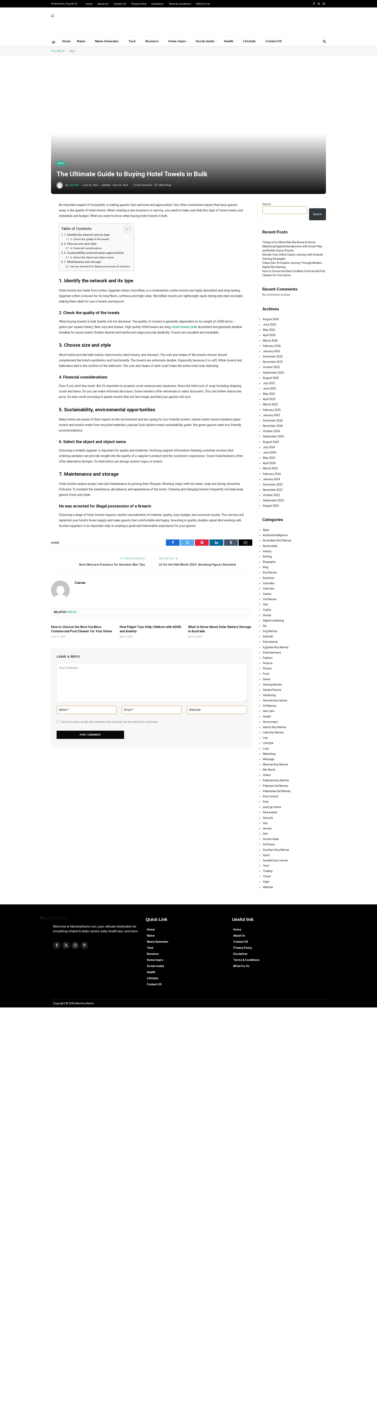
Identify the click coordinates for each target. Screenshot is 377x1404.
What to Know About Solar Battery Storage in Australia (219, 629)
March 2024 (270, 468)
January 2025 (271, 415)
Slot (265, 833)
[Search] (324, 41)
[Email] (37, 255)
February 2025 (272, 409)
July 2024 (269, 447)
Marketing (269, 753)
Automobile (270, 546)
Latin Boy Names (273, 732)
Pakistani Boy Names (276, 780)
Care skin (268, 588)
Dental (267, 615)
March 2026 (270, 340)
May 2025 (269, 393)
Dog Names (270, 631)
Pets (266, 801)
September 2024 (273, 436)
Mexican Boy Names (275, 764)
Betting (267, 556)
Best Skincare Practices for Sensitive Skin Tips (112, 564)
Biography (269, 561)
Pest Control (270, 796)
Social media (205, 41)
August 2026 (271, 319)
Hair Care (268, 711)
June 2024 (269, 452)
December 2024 (273, 420)
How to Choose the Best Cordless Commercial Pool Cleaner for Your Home (81, 629)
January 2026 (271, 351)
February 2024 (272, 473)
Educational (270, 641)
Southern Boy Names (276, 849)
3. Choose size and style (80, 244)
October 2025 (271, 367)
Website (268, 887)
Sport (266, 855)
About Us (103, 3)
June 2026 (269, 324)
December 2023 (273, 484)
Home (89, 3)
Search (266, 204)
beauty (267, 551)
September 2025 (273, 372)
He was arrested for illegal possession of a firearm (100, 266)
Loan (266, 748)
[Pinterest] (37, 245)
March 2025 (270, 404)
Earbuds (268, 636)
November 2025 (273, 361)
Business (152, 41)
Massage (268, 759)
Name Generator (107, 41)
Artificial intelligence (275, 535)
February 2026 (272, 345)
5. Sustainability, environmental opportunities (94, 253)
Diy (265, 625)
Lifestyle (249, 41)
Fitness (267, 668)
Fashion (268, 657)
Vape (266, 881)
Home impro (177, 41)
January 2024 (271, 479)
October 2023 (271, 495)
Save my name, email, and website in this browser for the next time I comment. (109, 721)
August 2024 (271, 441)
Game (266, 679)
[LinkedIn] (37, 235)
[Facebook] (37, 215)
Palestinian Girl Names (277, 791)
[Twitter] (37, 225)
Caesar (74, 185)
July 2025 (269, 383)
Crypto (267, 609)
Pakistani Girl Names (275, 785)
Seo (265, 823)
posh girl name (272, 807)
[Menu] (53, 42)
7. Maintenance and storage (82, 262)
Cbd (265, 604)
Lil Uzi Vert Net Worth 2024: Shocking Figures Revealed (197, 564)
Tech (132, 41)
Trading (267, 871)
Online (267, 775)
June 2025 (269, 388)
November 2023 (273, 489)
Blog (72, 50)
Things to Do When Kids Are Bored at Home (289, 242)
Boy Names (270, 572)
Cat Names (270, 599)
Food (266, 673)
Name (81, 41)
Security (268, 817)
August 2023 (271, 505)
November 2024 (273, 425)
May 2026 (269, 329)
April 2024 (269, 463)
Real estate (270, 812)
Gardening (269, 695)
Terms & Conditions (180, 3)
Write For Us (203, 3)
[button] (185, 936)
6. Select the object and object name (92, 257)
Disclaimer (158, 3)
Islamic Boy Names (274, 727)
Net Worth (269, 769)
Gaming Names (272, 684)
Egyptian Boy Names (275, 647)
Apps (266, 529)
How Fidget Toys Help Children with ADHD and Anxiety (150, 629)
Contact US (119, 3)
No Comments (144, 185)
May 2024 (269, 457)
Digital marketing (273, 620)
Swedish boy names (275, 860)
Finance (268, 663)
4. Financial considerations (86, 248)
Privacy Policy (138, 3)
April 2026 (269, 335)
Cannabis (269, 583)
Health (228, 41)
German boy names (275, 700)
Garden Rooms (272, 689)
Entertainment (272, 652)
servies (267, 828)
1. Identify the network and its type (87, 235)
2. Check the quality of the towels (89, 239)
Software (269, 844)
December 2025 (273, 356)
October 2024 (271, 431)
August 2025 (271, 377)
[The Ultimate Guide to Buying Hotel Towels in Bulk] (188, 128)
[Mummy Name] (72, 22)
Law (265, 737)
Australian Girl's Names (277, 540)
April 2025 (269, 399)
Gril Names (269, 705)
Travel (267, 876)
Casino (267, 593)
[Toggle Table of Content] (125, 229)
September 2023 (273, 500)
